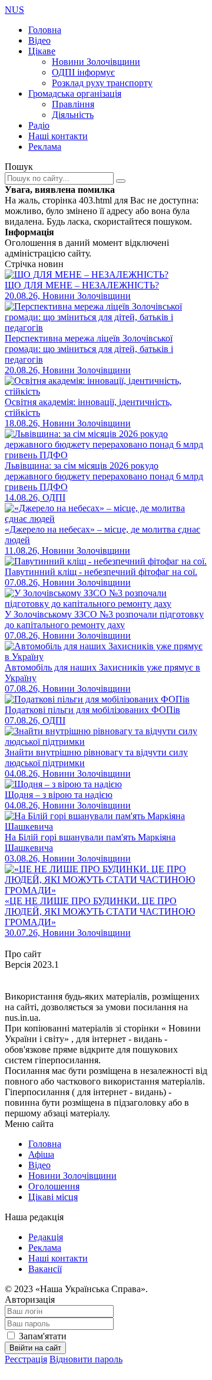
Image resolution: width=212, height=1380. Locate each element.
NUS (14, 10)
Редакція (45, 1237)
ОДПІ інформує (83, 72)
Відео (39, 40)
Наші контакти (58, 136)
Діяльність (73, 115)
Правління (73, 104)
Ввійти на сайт (35, 1347)
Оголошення (54, 1186)
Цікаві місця (53, 1197)
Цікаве (41, 51)
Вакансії (45, 1269)
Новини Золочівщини (96, 62)
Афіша (41, 1154)
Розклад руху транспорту (102, 83)
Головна (44, 30)
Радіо (38, 125)
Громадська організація (74, 93)
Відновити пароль (85, 1359)
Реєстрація (26, 1359)
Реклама (44, 147)
